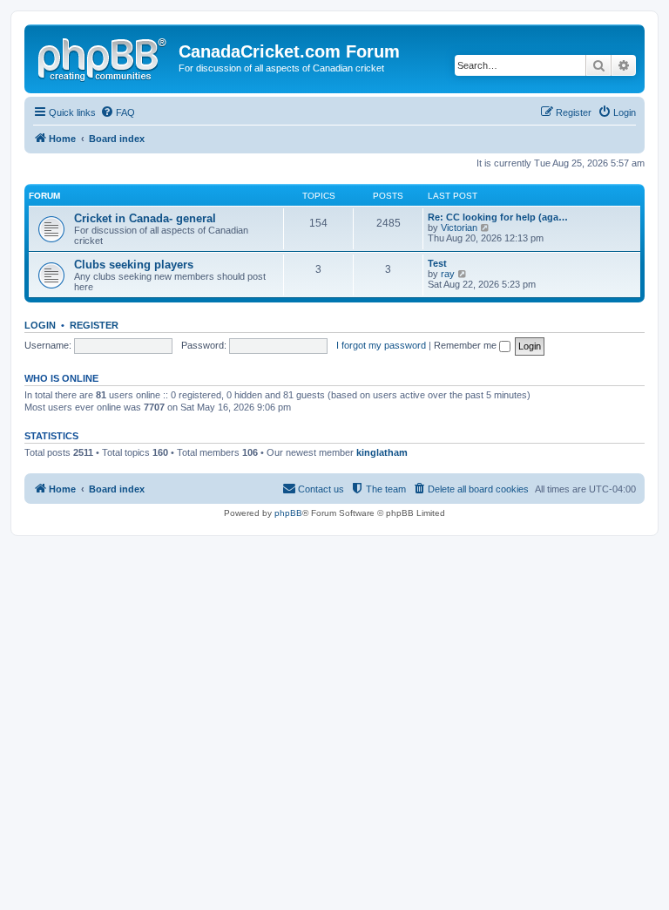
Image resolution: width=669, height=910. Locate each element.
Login (40, 325)
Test (437, 263)
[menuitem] (117, 112)
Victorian (459, 227)
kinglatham (382, 452)
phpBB (288, 513)
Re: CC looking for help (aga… (498, 217)
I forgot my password (381, 345)
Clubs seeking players (133, 264)
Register (94, 325)
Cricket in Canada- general (145, 218)
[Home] (104, 57)
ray (448, 273)
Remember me (466, 345)
